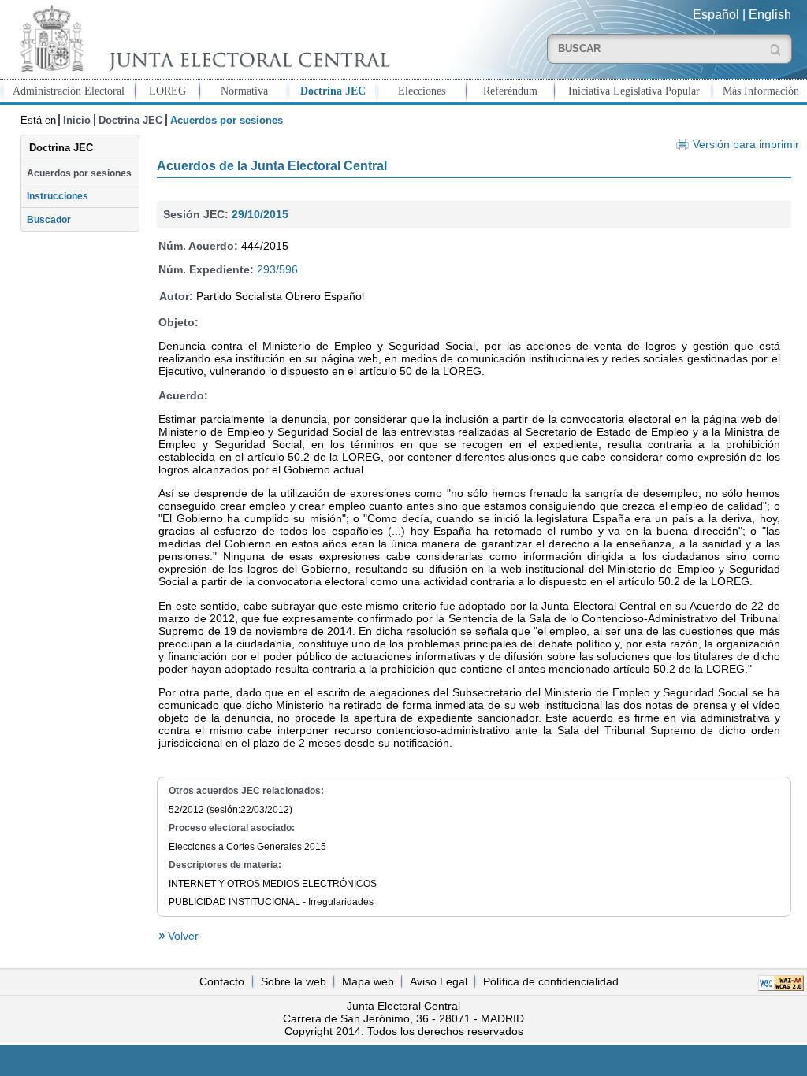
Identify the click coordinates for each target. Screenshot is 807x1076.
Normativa (244, 90)
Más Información (761, 90)
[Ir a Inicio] (202, 38)
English (770, 14)
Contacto (221, 981)
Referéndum (510, 90)
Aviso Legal (438, 981)
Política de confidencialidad (551, 981)
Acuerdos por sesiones (79, 173)
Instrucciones (57, 196)
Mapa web (368, 981)
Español (716, 14)
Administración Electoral (69, 90)
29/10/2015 (260, 214)
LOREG (167, 90)
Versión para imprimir (745, 144)
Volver (182, 935)
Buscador (49, 219)
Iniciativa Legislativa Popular (634, 90)
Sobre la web (293, 981)
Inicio (77, 120)
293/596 (277, 269)
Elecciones (421, 90)
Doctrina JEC (333, 90)
